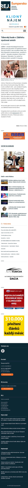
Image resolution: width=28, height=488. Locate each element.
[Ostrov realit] (14, 136)
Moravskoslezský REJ (5, 410)
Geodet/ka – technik (5, 238)
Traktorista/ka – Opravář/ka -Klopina (9, 243)
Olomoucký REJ (4, 402)
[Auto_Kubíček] (14, 273)
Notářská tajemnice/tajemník (7, 227)
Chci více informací (7, 374)
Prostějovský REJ (4, 405)
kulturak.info (16, 113)
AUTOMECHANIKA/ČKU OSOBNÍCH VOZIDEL (10, 240)
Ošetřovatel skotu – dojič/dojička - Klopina (10, 246)
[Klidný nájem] (14, 18)
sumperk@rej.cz (7, 366)
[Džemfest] (14, 161)
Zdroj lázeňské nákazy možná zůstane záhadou (13, 428)
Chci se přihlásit (7, 388)
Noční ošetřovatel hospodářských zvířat (9, 251)
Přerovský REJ (4, 403)
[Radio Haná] (14, 299)
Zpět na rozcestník (5, 399)
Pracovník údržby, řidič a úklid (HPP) (8, 230)
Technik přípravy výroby (6, 235)
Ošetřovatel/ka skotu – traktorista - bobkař (10, 254)
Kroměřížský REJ (4, 408)
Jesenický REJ (4, 407)
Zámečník (3, 248)
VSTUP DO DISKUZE (7, 146)
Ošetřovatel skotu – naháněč (7, 256)
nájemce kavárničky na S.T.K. (7, 232)
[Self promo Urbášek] (14, 326)
